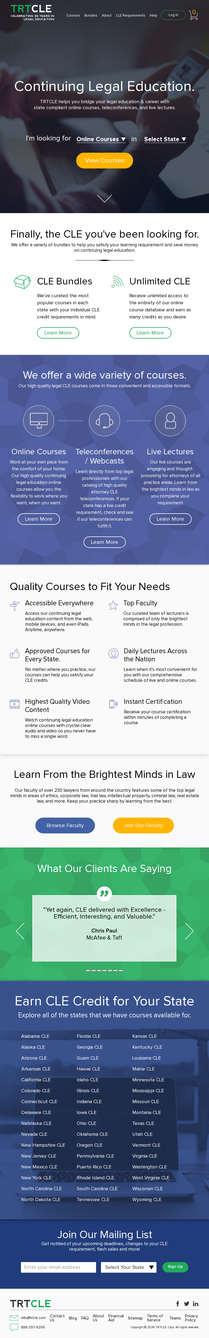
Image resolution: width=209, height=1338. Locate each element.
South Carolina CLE (97, 1188)
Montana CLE (146, 1112)
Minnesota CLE (148, 1080)
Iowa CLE (86, 1112)
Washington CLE (149, 1167)
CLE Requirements (130, 15)
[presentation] (20, 929)
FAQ (85, 1318)
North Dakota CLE (40, 1199)
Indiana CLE (89, 1101)
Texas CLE (143, 1123)
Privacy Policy (191, 1318)
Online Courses (97, 139)
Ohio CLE (86, 1123)
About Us (98, 1318)
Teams (175, 1318)
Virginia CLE (144, 1156)
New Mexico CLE (39, 1167)
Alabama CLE (35, 1036)
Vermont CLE (146, 1145)
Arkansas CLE (35, 1069)
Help (153, 15)
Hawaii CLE (88, 1069)
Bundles (90, 15)
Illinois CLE (88, 1090)
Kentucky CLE (147, 1047)
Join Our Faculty (143, 825)
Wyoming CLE (146, 1199)
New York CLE (36, 1178)
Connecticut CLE (39, 1101)
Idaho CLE (87, 1080)
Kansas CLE (144, 1036)
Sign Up (175, 1267)
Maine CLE (143, 1069)
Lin (195, 1303)
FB (177, 1303)
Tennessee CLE (93, 1199)
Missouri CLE (145, 1101)
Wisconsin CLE (147, 1188)
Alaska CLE (33, 1047)
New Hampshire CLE (43, 1145)
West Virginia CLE (150, 1178)
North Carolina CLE (41, 1188)
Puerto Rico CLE (94, 1167)
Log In (173, 15)
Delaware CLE (36, 1112)
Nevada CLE (34, 1134)
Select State (161, 139)
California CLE (36, 1080)
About (107, 15)
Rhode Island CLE (95, 1178)
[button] (88, 970)
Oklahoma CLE (92, 1134)
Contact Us (57, 1318)
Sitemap (135, 1318)
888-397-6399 (33, 1327)
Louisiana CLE (146, 1058)
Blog (73, 1318)
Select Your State (124, 1267)
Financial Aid (116, 1318)
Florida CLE (88, 1036)
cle (30, 1303)
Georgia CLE (90, 1047)
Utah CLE (142, 1134)
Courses (73, 15)
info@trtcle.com (33, 1318)
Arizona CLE (34, 1058)
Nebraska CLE (36, 1123)
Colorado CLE (35, 1090)
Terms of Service (155, 1318)
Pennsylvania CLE (95, 1156)
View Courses (104, 160)
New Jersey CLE (38, 1156)
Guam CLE (88, 1058)
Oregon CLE (89, 1145)
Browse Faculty (65, 825)
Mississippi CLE (148, 1090)
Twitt (186, 1303)
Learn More (58, 333)
